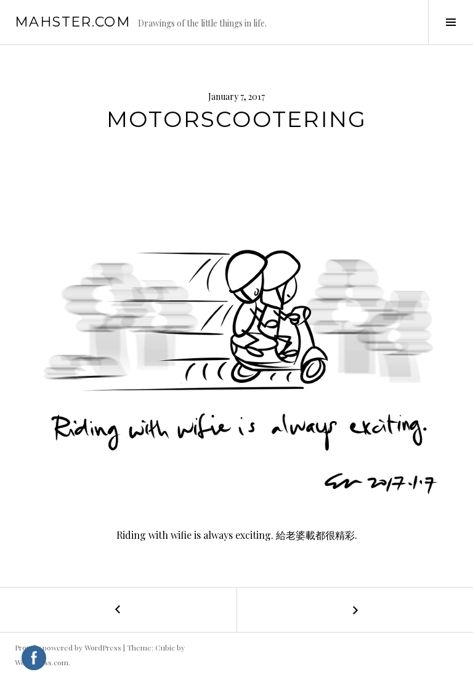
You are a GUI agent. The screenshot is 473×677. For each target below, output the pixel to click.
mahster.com (73, 22)
